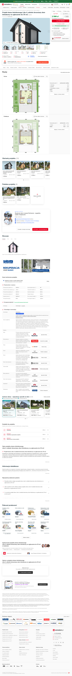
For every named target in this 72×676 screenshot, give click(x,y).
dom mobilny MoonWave (35, 411)
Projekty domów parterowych (7, 633)
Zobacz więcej (44, 357)
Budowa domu (27, 4)
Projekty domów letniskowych (8, 10)
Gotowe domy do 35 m (23, 633)
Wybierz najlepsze (44, 351)
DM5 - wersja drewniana (21, 197)
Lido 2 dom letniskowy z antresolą (21, 172)
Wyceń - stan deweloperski (41, 229)
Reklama (54, 655)
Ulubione (37, 632)
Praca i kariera (55, 657)
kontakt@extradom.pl (58, 637)
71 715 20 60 (55, 4)
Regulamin (38, 656)
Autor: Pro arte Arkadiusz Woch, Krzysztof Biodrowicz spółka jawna (14, 254)
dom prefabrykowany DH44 (22, 411)
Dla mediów (55, 659)
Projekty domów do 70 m (7, 641)
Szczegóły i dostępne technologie (24, 229)
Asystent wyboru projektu (40, 635)
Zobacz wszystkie (47, 396)
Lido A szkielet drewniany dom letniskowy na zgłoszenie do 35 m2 (23, 10)
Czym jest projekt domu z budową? (25, 642)
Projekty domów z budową (24, 643)
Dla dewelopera (62, 7)
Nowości (20, 7)
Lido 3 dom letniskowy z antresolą (35, 172)
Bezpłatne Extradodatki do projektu (42, 651)
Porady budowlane (5, 656)
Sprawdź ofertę (44, 334)
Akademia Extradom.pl (23, 653)
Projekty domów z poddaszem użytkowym (9, 635)
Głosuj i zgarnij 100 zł (42, 62)
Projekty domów (5, 629)
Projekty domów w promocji (24, 649)
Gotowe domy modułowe (23, 632)
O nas (54, 650)
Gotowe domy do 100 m (23, 637)
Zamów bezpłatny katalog (6, 649)
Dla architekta (56, 7)
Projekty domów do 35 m (7, 639)
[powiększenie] (47, 76)
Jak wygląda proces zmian (65, 72)
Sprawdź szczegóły (44, 341)
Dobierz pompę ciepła (44, 368)
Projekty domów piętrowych (7, 637)
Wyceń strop (44, 346)
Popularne (24, 7)
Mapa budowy (38, 639)
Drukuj (48, 281)
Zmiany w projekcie (5, 651)
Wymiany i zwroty (39, 654)
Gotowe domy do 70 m (23, 635)
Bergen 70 (8, 411)
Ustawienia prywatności (40, 660)
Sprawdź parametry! (44, 380)
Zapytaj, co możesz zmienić (59, 94)
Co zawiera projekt (5, 653)
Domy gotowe (34, 4)
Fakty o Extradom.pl (22, 654)
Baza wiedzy (4, 658)
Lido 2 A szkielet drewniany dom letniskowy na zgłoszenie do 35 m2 (9, 198)
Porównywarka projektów (40, 633)
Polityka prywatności (39, 658)
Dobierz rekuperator (44, 390)
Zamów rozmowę (65, 38)
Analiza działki (50, 7)
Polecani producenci (5, 660)
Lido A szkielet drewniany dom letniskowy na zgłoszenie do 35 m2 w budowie (21, 545)
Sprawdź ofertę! (44, 363)
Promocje (38, 7)
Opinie (20, 651)
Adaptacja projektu (5, 654)
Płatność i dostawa (39, 653)
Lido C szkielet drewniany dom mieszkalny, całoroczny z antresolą (8, 172)
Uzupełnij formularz (42, 584)
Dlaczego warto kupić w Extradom (42, 649)
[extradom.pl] (7, 4)
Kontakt (67, 7)
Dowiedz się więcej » (19, 317)
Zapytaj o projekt (61, 23)
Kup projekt (61, 20)
